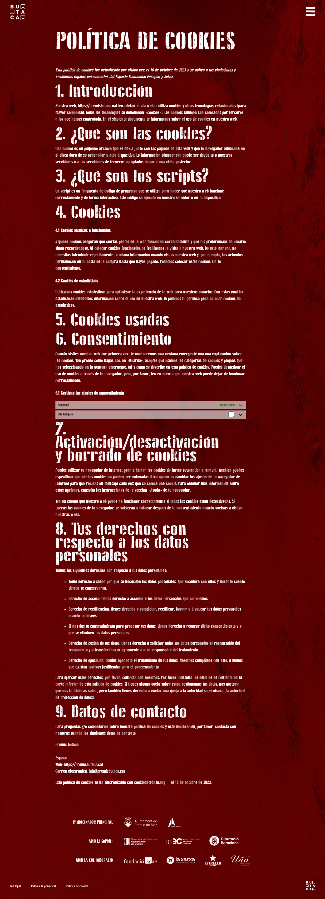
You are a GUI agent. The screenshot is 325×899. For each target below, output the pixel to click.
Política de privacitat (43, 886)
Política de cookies (77, 886)
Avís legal (15, 886)
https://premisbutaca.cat (97, 106)
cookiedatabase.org (149, 782)
